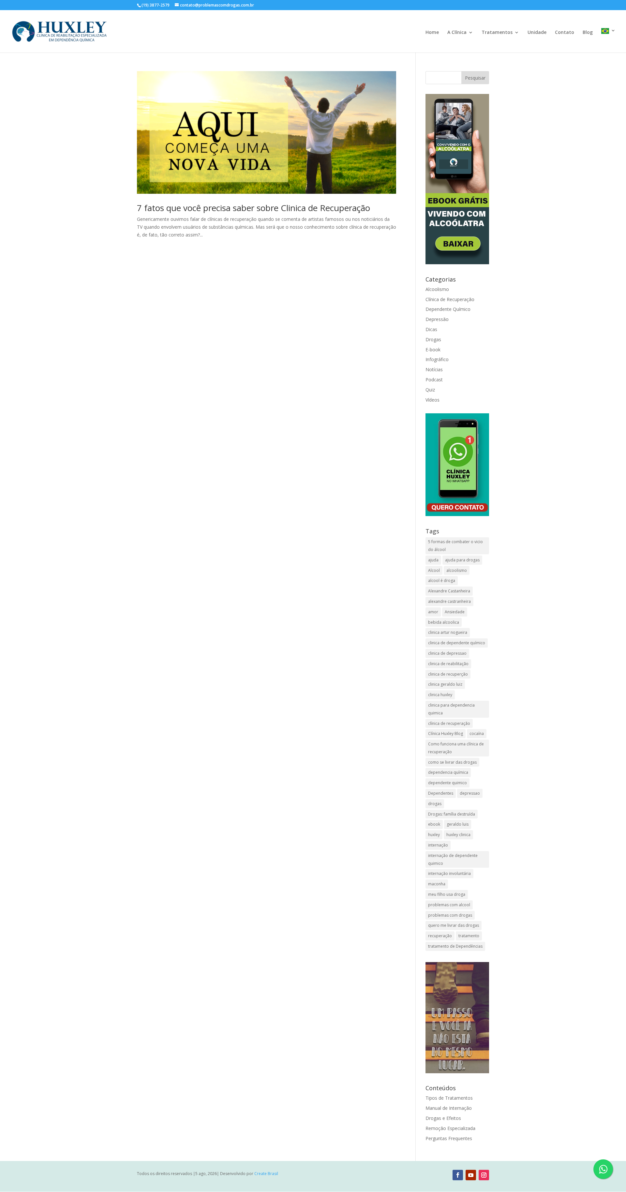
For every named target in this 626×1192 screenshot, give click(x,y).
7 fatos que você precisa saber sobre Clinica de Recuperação (253, 208)
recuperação (440, 936)
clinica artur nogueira (447, 632)
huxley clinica (458, 834)
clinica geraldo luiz (445, 684)
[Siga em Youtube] (471, 1175)
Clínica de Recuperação (449, 299)
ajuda (433, 560)
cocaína (477, 733)
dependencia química (448, 772)
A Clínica (457, 32)
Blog (588, 32)
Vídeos (432, 400)
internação (438, 845)
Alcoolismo (437, 289)
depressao (470, 793)
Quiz (430, 390)
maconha (436, 884)
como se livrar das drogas (452, 762)
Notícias (434, 369)
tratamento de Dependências (455, 946)
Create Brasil (266, 1173)
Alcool (434, 570)
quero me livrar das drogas (453, 925)
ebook (434, 824)
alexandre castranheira (449, 601)
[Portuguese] (608, 40)
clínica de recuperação (449, 723)
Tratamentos (497, 32)
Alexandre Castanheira (449, 591)
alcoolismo (456, 570)
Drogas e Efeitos (443, 1118)
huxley (434, 834)
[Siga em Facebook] (458, 1175)
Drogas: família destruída (451, 814)
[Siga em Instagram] (484, 1175)
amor (433, 612)
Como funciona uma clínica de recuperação (456, 748)
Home (432, 32)
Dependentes (440, 793)
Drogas (433, 339)
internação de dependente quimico (453, 859)
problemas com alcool (449, 905)
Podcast (434, 379)
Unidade (537, 32)
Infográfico (437, 359)
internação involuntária (449, 873)
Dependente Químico (447, 309)
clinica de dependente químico (456, 643)
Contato (564, 32)
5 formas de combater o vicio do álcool (455, 545)
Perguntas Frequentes (448, 1138)
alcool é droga (441, 580)
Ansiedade (455, 612)
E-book (432, 349)
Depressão (437, 319)
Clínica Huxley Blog (445, 733)
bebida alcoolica (443, 622)
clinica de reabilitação (448, 663)
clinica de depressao (447, 653)
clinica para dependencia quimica (451, 709)
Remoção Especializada (450, 1128)
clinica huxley (440, 694)
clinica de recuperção (448, 674)
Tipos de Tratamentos (449, 1098)
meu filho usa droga (446, 894)
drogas (434, 803)
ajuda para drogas (462, 560)
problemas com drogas (450, 915)
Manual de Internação (448, 1108)
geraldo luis (458, 824)
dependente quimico (447, 783)
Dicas (431, 329)
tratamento (468, 936)
